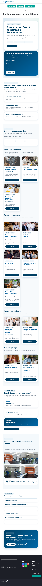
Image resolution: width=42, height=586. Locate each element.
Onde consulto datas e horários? (12, 508)
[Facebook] (23, 564)
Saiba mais (12, 179)
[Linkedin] (25, 564)
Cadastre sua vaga (29, 6)
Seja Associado (12, 6)
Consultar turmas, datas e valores (11, 429)
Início (15, 10)
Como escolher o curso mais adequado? (14, 521)
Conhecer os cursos (12, 45)
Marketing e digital (9, 143)
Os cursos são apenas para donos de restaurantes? (16, 504)
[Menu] (1, 2)
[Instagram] (23, 566)
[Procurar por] (40, 2)
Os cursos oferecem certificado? (12, 513)
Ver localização (32, 482)
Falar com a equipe (10, 72)
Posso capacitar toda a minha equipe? (13, 517)
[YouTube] (28, 564)
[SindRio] (8, 2)
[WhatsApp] (25, 566)
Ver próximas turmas (23, 45)
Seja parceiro (20, 6)
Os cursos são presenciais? (11, 500)
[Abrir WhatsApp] (39, 583)
